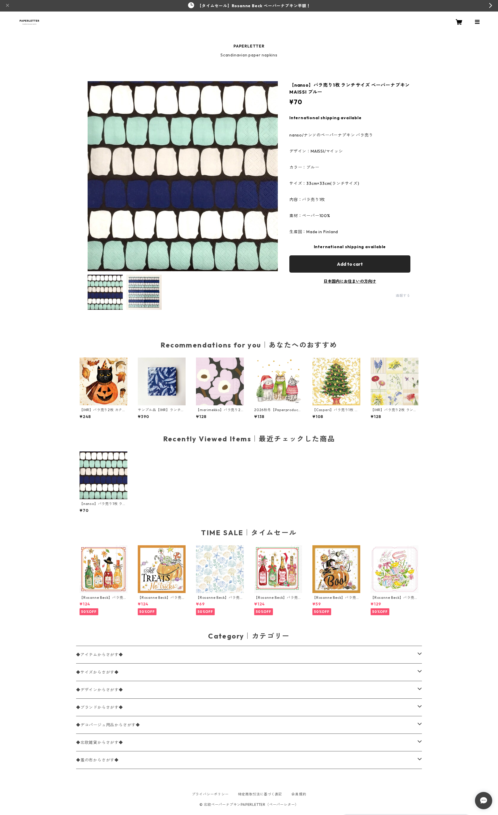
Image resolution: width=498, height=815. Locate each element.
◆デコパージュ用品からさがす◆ (108, 724)
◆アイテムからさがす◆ (99, 654)
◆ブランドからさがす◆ (99, 707)
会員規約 (298, 794)
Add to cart (350, 264)
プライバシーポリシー (210, 794)
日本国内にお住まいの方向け (350, 281)
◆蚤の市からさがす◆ (97, 760)
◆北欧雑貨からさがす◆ (99, 742)
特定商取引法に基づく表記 (260, 794)
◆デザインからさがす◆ (99, 689)
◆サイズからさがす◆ (97, 672)
